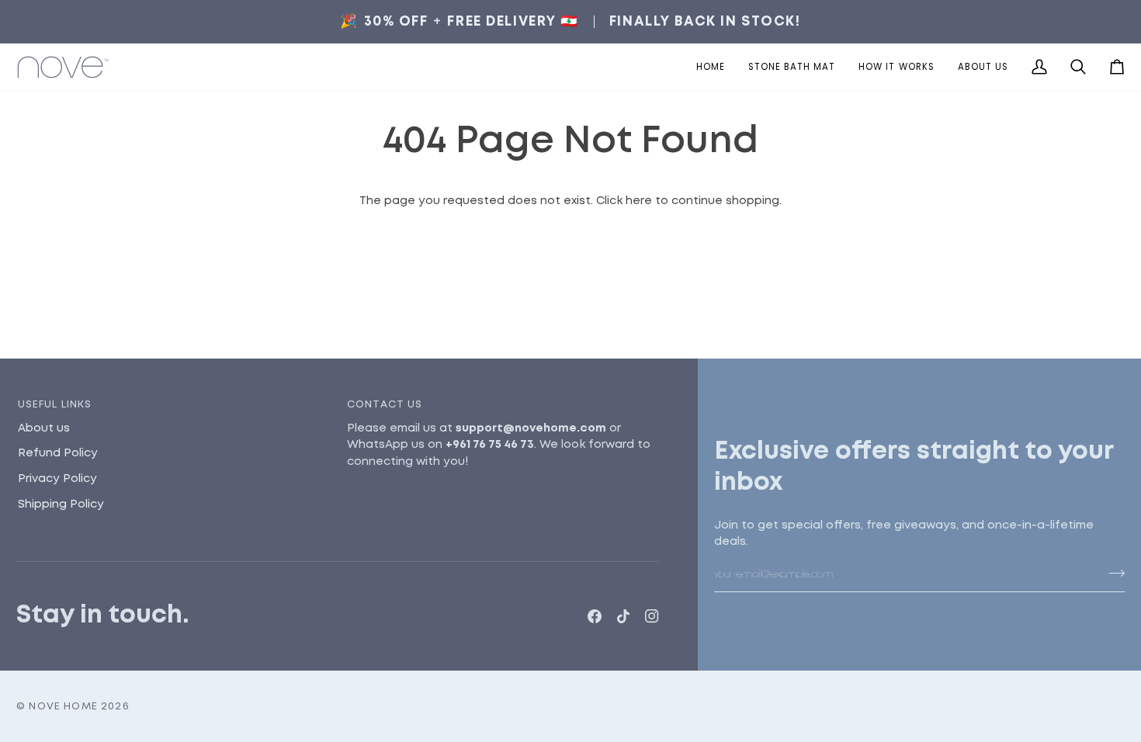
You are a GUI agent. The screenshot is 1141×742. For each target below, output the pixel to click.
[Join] (1112, 572)
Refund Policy (58, 453)
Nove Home (63, 706)
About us (44, 428)
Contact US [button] (385, 404)
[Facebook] (595, 616)
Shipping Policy (61, 504)
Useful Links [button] (55, 404)
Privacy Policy (57, 478)
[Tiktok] (623, 616)
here (639, 201)
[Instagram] (652, 616)
